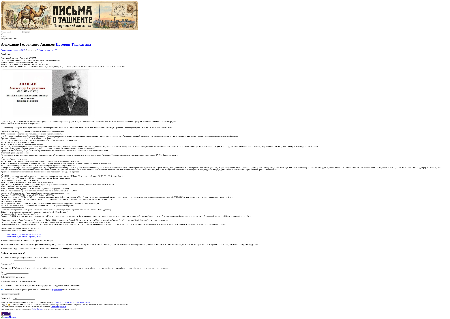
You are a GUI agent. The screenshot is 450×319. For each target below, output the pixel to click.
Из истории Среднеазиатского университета (23, 237)
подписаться (57, 290)
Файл (3, 277)
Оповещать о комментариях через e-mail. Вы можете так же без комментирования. (41, 290)
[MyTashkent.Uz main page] (225, 16)
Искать (26, 32)
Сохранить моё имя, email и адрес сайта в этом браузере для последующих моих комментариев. (42, 286)
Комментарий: (7, 264)
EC (56, 50)
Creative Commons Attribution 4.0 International (72, 302)
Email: (4, 275)
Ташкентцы (81, 44)
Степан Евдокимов (58, 307)
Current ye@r (7, 298)
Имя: (3, 272)
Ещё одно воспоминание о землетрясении (24, 234)
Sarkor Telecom (37, 309)
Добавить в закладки (45, 50)
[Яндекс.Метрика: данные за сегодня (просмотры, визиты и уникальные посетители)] (8, 317)
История (63, 44)
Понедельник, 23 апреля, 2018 (13, 50)
